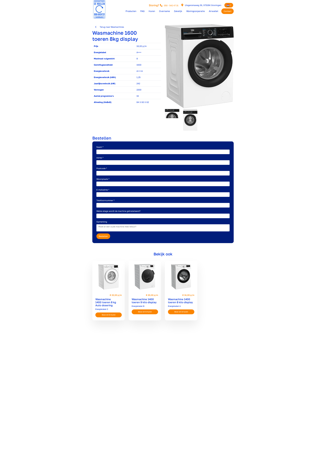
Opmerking (101, 221)
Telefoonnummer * (105, 200)
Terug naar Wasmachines (110, 27)
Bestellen (103, 236)
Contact (227, 11)
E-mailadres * (102, 189)
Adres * (99, 157)
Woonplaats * (102, 179)
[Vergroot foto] (199, 66)
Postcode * (101, 168)
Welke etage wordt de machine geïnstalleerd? (118, 211)
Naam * (99, 147)
